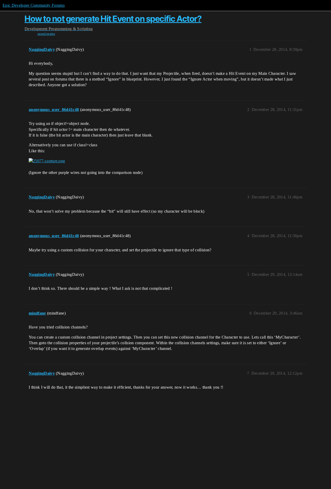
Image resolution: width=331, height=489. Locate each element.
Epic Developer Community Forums (34, 5)
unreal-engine (46, 34)
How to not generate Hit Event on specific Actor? (113, 19)
